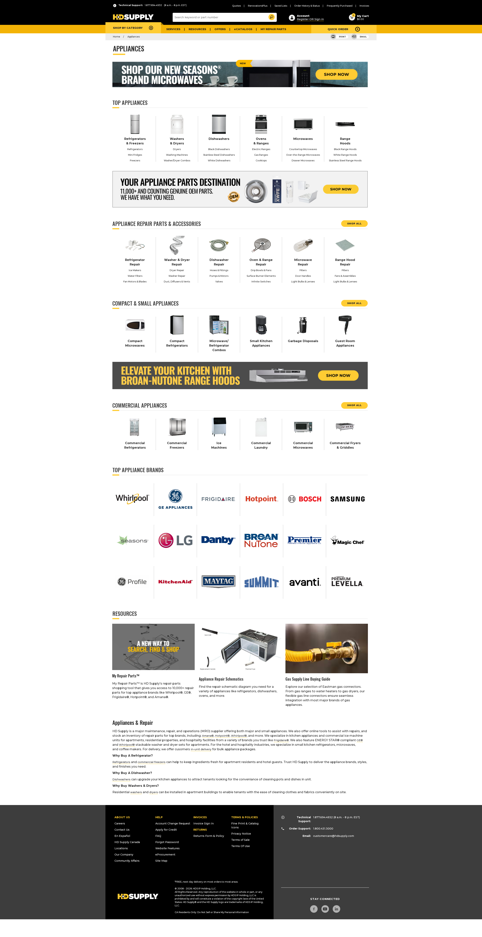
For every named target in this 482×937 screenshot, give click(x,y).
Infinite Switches (261, 281)
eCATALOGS (243, 29)
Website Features (167, 848)
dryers (153, 792)
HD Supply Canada (127, 842)
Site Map (161, 860)
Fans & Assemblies (345, 275)
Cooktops (261, 160)
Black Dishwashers (219, 149)
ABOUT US (122, 817)
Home (116, 36)
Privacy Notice (241, 833)
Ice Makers (135, 270)
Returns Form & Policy (208, 836)
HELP (159, 817)
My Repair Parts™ (125, 676)
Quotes (236, 5)
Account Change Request (172, 823)
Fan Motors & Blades (134, 281)
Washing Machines (177, 154)
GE (360, 740)
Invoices (364, 5)
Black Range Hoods (345, 149)
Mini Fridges (135, 154)
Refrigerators (135, 149)
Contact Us (122, 829)
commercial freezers (151, 762)
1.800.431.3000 (323, 828)
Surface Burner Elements (261, 275)
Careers (119, 823)
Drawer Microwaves (303, 160)
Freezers (135, 160)
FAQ (158, 836)
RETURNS (200, 829)
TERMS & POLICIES (244, 817)
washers (136, 792)
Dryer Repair (177, 270)
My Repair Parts (273, 29)
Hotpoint (222, 735)
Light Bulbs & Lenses (303, 281)
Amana (208, 735)
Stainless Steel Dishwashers (219, 154)
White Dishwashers (219, 160)
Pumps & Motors (219, 275)
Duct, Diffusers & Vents (177, 281)
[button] (271, 16)
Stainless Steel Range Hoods (345, 160)
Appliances (133, 36)
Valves (219, 281)
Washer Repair (177, 275)
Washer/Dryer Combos (177, 160)
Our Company (123, 854)
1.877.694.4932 (323, 817)
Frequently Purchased (339, 5)
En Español (122, 836)
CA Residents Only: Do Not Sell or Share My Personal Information (212, 912)
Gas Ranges (261, 154)
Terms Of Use (240, 846)
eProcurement (165, 854)
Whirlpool (239, 735)
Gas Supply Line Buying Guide (307, 679)
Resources (197, 29)
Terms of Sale (240, 840)
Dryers (177, 149)
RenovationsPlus (257, 5)
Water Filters (135, 275)
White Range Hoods (345, 154)
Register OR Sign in (310, 19)
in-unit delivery (201, 749)
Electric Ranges (261, 149)
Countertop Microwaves (303, 149)
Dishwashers (121, 779)
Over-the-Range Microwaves (303, 154)
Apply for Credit (166, 829)
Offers (220, 29)
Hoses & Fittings (219, 270)
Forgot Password (167, 842)
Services (173, 29)
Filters (303, 270)
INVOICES (200, 817)
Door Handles (303, 275)
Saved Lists (281, 5)
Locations (121, 848)
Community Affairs (127, 860)
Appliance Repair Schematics (221, 679)
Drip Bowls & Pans (261, 270)
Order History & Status (307, 5)
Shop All (354, 223)
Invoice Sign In (203, 823)
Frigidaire (281, 740)
